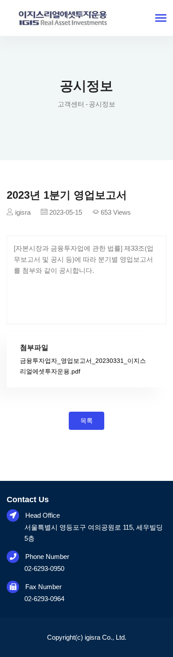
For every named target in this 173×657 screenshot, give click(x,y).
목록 (86, 420)
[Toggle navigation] (160, 19)
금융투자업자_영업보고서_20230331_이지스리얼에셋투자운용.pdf (83, 366)
